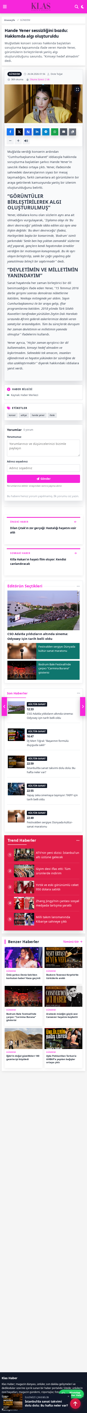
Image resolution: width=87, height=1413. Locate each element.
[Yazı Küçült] (10, 140)
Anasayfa (9, 20)
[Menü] (5, 6)
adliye (24, 415)
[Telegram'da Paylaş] (45, 131)
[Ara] (76, 6)
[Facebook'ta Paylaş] (10, 131)
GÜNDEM (14, 73)
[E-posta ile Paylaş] (63, 131)
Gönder (46, 479)
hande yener (38, 415)
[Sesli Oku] (26, 140)
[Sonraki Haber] (82, 706)
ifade (52, 415)
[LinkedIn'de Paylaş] (37, 131)
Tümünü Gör (71, 941)
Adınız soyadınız (17, 461)
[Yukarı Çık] (75, 1403)
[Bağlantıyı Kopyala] (72, 131)
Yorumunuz (14, 437)
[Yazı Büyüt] (18, 140)
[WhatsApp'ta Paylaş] (54, 131)
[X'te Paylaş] (19, 131)
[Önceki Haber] (4, 706)
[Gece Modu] (82, 6)
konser (12, 415)
